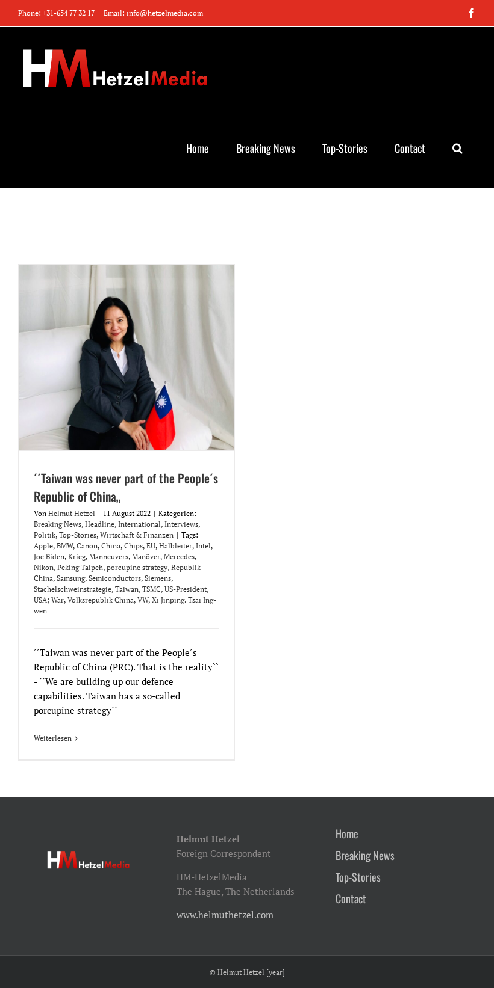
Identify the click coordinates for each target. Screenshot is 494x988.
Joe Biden (49, 556)
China (110, 545)
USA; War (49, 599)
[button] (457, 148)
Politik (44, 534)
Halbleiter (175, 545)
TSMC (151, 589)
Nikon (44, 567)
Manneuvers (108, 556)
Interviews (181, 524)
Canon (87, 545)
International (139, 524)
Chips (133, 545)
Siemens (158, 578)
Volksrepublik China (100, 599)
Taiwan (127, 589)
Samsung (71, 578)
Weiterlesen (53, 738)
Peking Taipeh (80, 567)
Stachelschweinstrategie (72, 589)
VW (142, 599)
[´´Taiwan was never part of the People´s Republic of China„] (126, 357)
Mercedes (179, 556)
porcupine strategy (137, 567)
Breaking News (57, 524)
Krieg (77, 556)
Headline (99, 524)
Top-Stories (77, 534)
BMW (65, 545)
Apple (43, 545)
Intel (203, 545)
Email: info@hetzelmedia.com (153, 12)
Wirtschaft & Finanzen (137, 534)
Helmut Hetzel (71, 513)
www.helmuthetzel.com (225, 915)
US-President (185, 589)
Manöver (146, 556)
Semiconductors (115, 578)
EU (150, 545)
